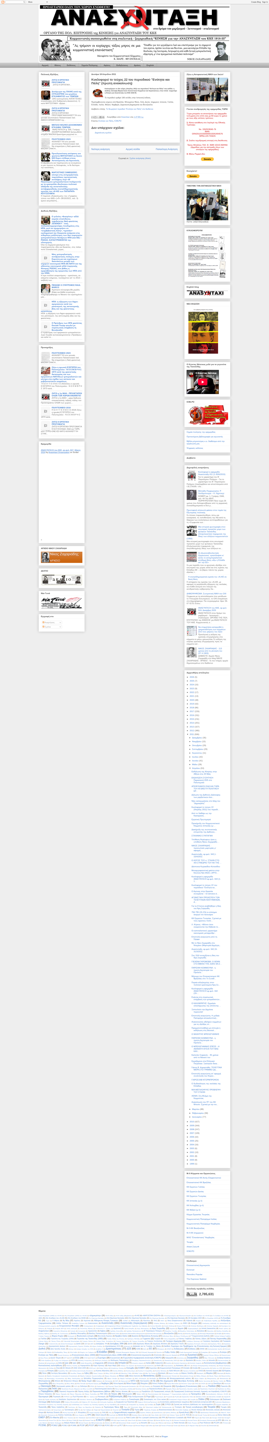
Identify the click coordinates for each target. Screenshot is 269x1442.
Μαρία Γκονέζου (174, 1373)
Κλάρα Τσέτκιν (103, 1368)
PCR (100, 1425)
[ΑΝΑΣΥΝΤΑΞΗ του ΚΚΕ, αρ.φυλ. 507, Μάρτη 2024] (61, 496)
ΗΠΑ (73, 1360)
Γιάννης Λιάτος (43, 1341)
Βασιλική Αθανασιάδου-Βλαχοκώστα (133, 1333)
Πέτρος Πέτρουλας (76, 1394)
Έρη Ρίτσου (44, 1358)
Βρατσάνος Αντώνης (149, 1336)
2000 (192, 1160)
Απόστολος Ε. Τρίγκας (103, 1328)
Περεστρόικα (135, 1391)
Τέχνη (125, 1407)
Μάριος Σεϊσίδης (187, 1373)
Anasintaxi (125, 117)
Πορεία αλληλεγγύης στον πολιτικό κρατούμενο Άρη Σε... (206, 983)
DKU (193, 1415)
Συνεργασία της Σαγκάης (137, 1404)
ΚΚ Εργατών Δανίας (195, 1191)
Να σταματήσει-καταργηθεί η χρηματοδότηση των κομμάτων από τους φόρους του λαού (212, 629)
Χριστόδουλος (158, 1412)
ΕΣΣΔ (77, 1358)
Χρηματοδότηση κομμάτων (125, 1412)
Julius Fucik (131, 1420)
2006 (192, 1137)
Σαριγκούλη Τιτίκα (187, 1396)
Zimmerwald (212, 1425)
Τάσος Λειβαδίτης (58, 1407)
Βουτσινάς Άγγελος (105, 1336)
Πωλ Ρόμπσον (78, 1396)
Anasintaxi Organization (58, 452)
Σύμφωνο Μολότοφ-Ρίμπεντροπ (148, 1402)
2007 (192, 1133)
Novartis (144, 1423)
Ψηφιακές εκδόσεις (195, 448)
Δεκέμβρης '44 (101, 1344)
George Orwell (217, 1417)
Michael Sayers (84, 1423)
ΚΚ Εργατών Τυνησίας (196, 1196)
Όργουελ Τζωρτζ (113, 1386)
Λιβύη (86, 1373)
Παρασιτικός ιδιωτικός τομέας (188, 1389)
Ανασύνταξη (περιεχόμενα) (133, 1323)
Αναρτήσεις (49, 622)
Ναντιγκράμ (108, 1381)
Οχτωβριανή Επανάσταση (186, 1386)
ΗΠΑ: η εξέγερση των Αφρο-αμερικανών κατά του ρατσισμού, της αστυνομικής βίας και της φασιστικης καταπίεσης (60, 306)
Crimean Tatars (174, 1415)
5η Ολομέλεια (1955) (211, 1318)
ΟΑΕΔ (196, 1383)
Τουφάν (190, 1242)
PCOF (82, 1425)
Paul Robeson (205, 1423)
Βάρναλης (210, 1331)
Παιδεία (212, 1386)
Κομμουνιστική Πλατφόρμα (170, 1368)
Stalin (157, 1425)
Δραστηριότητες (113, 1348)
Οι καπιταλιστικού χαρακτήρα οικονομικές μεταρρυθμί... (204, 932)
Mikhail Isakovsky (96, 1423)
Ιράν (74, 1363)
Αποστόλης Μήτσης (86, 1328)
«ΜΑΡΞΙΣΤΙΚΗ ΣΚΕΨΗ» (151, 1315)
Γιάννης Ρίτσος (56, 1341)
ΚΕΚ (188, 1365)
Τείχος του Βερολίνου (85, 1407)
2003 (192, 1148)
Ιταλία (148, 1363)
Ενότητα (223, 1352)
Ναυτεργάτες (145, 1381)
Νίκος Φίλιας (71, 1383)
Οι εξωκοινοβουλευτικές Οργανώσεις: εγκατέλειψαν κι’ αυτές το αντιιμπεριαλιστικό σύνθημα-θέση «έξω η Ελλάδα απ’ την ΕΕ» (211, 557)
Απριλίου (196, 768)
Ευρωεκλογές (115, 1358)
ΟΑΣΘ (203, 1383)
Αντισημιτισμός (88, 1326)
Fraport (196, 1417)
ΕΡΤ (65, 1358)
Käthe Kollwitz (142, 1420)
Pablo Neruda (179, 1423)
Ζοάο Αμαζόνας (46, 1360)
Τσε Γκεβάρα (87, 1410)
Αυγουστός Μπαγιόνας (60, 1331)
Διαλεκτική (127, 1346)
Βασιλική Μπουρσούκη (154, 1333)
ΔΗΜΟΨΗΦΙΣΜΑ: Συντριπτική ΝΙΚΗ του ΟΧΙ (206, 593)
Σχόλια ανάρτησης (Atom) (140, 158)
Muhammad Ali (123, 1423)
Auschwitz (112, 1415)
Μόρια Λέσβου (199, 1378)
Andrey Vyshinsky (65, 1415)
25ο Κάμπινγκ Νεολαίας (176, 1318)
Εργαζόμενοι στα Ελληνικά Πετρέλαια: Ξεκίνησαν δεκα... (205, 1062)
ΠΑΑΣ (203, 1386)
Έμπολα (159, 1352)
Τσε (79, 1410)
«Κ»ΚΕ (137, 1315)
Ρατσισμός (102, 1396)
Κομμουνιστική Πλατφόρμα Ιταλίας (202, 1219)
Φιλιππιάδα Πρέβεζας (182, 1410)
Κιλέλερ (51, 1368)
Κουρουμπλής (205, 1368)
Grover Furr (52, 1420)
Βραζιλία (135, 1336)
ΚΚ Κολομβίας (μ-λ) (195, 1205)
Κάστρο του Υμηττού (127, 1365)
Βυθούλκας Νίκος (167, 1336)
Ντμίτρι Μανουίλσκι (173, 1383)
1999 (192, 1164)
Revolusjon (129, 1425)
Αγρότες (77, 1320)
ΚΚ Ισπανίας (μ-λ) (194, 1201)
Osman (168, 1423)
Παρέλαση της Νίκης (224, 1389)
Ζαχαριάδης (192, 1357)
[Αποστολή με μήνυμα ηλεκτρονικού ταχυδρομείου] (92, 117)
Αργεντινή (117, 1328)
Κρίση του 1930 (217, 1368)
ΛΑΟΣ (200, 1371)
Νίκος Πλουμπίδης (58, 1383)
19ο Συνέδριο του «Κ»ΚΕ (55, 1318)
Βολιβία (219, 1333)
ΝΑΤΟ (133, 1381)
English (150, 65)
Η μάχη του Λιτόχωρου (61, 1360)
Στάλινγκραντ (215, 1399)
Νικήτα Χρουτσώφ (204, 1381)
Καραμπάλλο (85, 1365)
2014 (192, 723)
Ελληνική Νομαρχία (147, 1352)
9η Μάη (66, 1320)
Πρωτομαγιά (43, 1397)
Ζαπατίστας (180, 1358)
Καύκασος (180, 1365)
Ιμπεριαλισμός (51, 1363)
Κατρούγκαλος (168, 1365)
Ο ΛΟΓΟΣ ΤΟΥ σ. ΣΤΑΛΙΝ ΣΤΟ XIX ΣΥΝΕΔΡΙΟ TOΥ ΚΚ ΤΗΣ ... (207, 861)
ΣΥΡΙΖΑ (168, 1404)
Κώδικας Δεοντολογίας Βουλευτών (82, 1371)
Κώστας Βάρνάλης (103, 1371)
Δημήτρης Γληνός (177, 1344)
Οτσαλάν (147, 1386)
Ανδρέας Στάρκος (174, 1323)
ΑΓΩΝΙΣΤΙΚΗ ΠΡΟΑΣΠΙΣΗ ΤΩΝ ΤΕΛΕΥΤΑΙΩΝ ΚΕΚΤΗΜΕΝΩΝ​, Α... (206, 899)
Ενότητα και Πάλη (105, 121)
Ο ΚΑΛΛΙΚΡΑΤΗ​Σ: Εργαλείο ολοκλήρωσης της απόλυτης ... (206, 1004)
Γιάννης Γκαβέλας (185, 1339)
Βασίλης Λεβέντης (44, 1333)
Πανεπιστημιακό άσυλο (103, 1389)
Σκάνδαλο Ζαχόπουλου (67, 1399)
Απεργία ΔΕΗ (59, 1328)
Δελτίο (130, 1344)
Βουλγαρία (71, 1336)
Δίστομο (71, 1349)
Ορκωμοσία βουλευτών (128, 1386)
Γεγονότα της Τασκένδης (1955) (90, 1339)
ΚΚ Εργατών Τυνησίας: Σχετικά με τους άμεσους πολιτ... (206, 919)
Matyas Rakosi (70, 1423)
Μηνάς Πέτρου (214, 1376)
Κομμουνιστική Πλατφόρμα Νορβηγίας (203, 1224)
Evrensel (190, 1270)
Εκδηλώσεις (122, 65)
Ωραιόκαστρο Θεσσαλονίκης (209, 1412)
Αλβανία (189, 1320)
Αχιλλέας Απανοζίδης (117, 1331)
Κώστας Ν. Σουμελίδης (145, 1371)
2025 (192, 681)
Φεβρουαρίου (198, 1113)
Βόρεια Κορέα (57, 1336)
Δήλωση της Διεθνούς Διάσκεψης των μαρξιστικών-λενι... (206, 796)
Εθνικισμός (160, 1349)
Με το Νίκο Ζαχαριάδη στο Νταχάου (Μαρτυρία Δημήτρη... (206, 944)
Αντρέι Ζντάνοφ (169, 1326)
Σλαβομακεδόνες (102, 1399)
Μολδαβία (152, 1378)
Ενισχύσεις (214, 1352)
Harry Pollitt (72, 1420)
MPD (114, 1423)
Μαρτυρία (220, 1373)
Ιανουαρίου (197, 1117)
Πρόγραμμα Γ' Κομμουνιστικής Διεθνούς (175, 1394)
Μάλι (117, 1373)
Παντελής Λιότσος (141, 1389)
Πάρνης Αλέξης (83, 1391)
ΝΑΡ (116, 1381)
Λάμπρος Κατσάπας (189, 1371)
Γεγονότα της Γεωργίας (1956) (62, 1339)
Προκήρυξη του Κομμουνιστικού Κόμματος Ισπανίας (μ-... (206, 824)
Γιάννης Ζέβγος (201, 1339)
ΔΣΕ (129, 1348)
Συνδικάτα (123, 1404)
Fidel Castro (130, 1417)
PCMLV (65, 1425)
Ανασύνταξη (107, 1323)
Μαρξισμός (200, 1373)
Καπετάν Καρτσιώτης (180, 1363)
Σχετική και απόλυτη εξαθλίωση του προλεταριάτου (193, 1404)
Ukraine (182, 1425)
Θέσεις (58, 65)
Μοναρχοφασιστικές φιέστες (180, 1378)
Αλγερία (198, 1320)
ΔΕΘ (91, 1344)
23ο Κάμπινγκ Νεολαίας (137, 1318)
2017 (192, 711)
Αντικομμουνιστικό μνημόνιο (47, 1326)
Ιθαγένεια (41, 1363)
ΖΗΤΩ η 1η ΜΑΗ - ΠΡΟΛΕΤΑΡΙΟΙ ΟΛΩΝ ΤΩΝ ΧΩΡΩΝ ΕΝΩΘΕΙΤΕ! (67, 394)
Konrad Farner (192, 1420)
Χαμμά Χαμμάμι (94, 1412)
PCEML (42, 1425)
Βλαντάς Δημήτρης (191, 1333)
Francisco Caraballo (176, 1417)
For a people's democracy (148, 1417)
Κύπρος (50, 1371)
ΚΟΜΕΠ (141, 1368)
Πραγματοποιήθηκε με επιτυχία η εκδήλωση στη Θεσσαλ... (206, 1029)
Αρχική (45, 65)
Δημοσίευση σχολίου (103, 133)
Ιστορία (122, 1363)
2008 (192, 1129)
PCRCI (107, 1425)
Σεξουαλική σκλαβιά (215, 1396)
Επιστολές (158, 1355)
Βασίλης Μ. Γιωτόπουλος (60, 1333)
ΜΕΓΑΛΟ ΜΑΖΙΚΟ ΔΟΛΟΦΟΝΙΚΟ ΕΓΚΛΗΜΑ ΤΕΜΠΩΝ (67, 126)
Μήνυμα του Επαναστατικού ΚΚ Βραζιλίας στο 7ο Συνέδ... (206, 977)
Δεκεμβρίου (197, 738)
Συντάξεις (150, 1404)
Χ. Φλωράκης (81, 1412)
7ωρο (47, 1320)
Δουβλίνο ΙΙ (99, 1349)
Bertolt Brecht (123, 1415)
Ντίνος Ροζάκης (158, 1383)
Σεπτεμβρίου (198, 749)
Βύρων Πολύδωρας (182, 1336)
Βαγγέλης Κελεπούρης (187, 1331)
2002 (192, 1152)
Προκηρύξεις (196, 1394)
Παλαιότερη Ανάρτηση (167, 149)
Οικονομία (46, 1386)
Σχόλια (47, 627)
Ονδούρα (83, 1386)
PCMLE (54, 1425)
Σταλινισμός (55, 1402)
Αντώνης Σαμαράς (213, 1326)
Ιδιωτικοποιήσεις (223, 1360)
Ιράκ (67, 1363)
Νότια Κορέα (131, 1383)
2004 (192, 1144)
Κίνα (58, 1368)
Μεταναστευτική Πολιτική (169, 1376)
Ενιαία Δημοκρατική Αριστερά (188, 1352)
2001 (192, 1156)
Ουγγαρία (156, 1386)
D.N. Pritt (185, 1415)
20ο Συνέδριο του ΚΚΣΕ (77, 1318)
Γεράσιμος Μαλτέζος (133, 1339)
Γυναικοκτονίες (53, 1344)
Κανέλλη (168, 1363)
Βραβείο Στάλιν (121, 1336)
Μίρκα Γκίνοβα (112, 1378)
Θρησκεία (189, 1360)
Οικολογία (227, 1383)
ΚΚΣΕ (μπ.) (92, 1368)
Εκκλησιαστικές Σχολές (215, 1349)
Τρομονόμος (58, 1410)
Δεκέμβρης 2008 (116, 1344)
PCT (121, 1425)
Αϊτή (155, 1320)
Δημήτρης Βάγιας (143, 1344)
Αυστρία (72, 1331)
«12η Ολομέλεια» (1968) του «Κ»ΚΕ (50, 1315)
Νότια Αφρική (118, 1383)
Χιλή (103, 1412)
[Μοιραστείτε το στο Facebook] (100, 117)
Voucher (203, 1425)
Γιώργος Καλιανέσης (122, 1341)
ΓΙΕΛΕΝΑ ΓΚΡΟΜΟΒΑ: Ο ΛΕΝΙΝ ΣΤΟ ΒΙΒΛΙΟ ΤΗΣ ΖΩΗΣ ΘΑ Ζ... (207, 962)
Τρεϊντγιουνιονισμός (45, 1410)
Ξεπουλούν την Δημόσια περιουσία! (202, 1010)
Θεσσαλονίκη (158, 1360)
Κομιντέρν (153, 1368)
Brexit (146, 1415)
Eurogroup (102, 1417)
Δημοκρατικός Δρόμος (57, 1346)
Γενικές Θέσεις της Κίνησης (115, 1339)
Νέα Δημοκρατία (166, 1381)
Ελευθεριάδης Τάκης (60, 1352)
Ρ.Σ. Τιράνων (91, 1396)
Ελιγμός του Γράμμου (87, 1352)
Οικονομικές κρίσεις (63, 1386)
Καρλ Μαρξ (112, 1365)
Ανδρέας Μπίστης (159, 1323)
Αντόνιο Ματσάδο (156, 1326)
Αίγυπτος (146, 1320)
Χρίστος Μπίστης (170, 1412)
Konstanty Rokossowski (207, 1420)
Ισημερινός (99, 1363)
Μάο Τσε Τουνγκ (150, 1373)
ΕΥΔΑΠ (92, 1358)
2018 (192, 707)
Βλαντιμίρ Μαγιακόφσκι (207, 1333)
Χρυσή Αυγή (184, 1412)
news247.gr (134, 1423)
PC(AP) (217, 1423)
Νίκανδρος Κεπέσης (186, 1381)
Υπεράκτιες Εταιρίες (150, 1410)
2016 (192, 715)
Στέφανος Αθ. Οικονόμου (89, 1402)
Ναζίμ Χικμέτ (86, 1381)
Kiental (158, 1420)
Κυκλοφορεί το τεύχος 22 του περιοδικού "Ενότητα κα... (204, 886)
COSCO (164, 1415)
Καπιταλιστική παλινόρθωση (50, 1365)
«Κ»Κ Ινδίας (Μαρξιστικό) (124, 1315)
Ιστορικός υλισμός (137, 1363)
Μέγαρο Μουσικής (110, 1376)
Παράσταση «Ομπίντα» (207, 1389)
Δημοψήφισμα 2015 (112, 1346)
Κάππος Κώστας (72, 1365)
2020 (192, 700)
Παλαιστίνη (43, 1389)
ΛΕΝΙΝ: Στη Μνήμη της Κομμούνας (202, 1097)
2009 (192, 1125)
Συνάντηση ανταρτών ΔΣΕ (202, 1402)
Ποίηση (114, 1394)
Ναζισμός (99, 1381)
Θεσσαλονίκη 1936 (171, 1360)
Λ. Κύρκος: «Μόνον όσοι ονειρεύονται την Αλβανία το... (206, 925)
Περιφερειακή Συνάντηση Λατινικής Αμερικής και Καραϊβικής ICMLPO (200, 1391)
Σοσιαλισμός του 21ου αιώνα (155, 1399)
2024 (192, 684)
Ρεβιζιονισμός (116, 1396)
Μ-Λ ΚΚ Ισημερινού (195, 1233)
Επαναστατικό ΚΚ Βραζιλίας (199, 1182)
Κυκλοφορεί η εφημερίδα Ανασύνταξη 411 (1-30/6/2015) (211, 473)
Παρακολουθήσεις (156, 1389)
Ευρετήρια (102, 1358)
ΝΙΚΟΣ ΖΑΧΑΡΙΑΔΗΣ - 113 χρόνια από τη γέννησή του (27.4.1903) (210, 650)
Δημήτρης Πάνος (215, 1344)
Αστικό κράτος (223, 1328)
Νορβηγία (105, 1383)
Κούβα (195, 1368)
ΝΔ (154, 1381)
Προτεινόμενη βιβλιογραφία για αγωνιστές (205, 436)
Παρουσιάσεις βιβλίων (101, 1391)
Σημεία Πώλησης (90, 65)
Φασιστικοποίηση (165, 1410)
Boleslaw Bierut (137, 1415)
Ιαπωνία (212, 1360)
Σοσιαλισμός (134, 1399)
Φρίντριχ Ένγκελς (53, 1412)
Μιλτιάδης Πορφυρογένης (94, 1378)
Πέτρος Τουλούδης (91, 1394)
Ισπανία (111, 1363)
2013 (192, 727)
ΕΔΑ (144, 1349)
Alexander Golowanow (48, 1415)
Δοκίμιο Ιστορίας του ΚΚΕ (84, 1349)
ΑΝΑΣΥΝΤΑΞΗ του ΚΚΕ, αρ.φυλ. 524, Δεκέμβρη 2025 (212, 609)
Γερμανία (146, 1339)
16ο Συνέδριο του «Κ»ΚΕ (202, 1315)
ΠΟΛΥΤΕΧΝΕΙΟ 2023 (61, 139)
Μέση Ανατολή (134, 1376)
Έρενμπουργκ (226, 1355)
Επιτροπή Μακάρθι (171, 1355)
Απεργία (49, 1328)
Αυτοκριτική (81, 1331)
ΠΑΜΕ (54, 1389)
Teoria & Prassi (166, 1425)
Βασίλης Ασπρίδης (222, 1331)
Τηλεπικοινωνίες (167, 1407)
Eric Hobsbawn (81, 1417)
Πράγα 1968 (141, 1394)
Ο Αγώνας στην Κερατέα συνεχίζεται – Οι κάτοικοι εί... (205, 892)
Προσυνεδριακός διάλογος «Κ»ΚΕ (217, 1394)
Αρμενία (172, 1328)
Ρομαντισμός (159, 1396)
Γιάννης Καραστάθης (218, 1339)
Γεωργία (157, 1339)
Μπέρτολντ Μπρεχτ (71, 1381)
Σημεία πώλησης (50, 1399)
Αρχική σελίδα (133, 149)
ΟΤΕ (140, 1386)
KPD (219, 1420)
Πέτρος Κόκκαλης (45, 1394)
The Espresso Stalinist (196, 1279)
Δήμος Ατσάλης (97, 1346)
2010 (192, 1121)
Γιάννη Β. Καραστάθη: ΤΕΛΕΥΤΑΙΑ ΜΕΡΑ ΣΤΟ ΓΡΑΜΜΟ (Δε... (207, 1068)
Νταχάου (144, 1383)
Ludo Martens (43, 1423)
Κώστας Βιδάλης (118, 1371)
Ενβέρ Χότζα (170, 1352)
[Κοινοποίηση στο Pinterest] (103, 117)
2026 (192, 677)
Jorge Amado (120, 1420)
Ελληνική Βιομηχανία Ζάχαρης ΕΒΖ (127, 1352)
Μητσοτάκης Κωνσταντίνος (55, 1378)
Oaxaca (153, 1423)
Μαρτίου (196, 1109)
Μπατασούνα (224, 1378)
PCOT (91, 1425)
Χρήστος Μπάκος (145, 1412)
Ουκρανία (167, 1386)
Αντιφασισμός (100, 1326)
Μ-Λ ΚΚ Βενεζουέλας (196, 1228)
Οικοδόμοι (217, 1383)
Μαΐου (195, 764)
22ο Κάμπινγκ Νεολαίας (115, 1318)
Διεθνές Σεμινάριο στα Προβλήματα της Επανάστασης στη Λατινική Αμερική (195, 1346)
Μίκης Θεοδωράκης (74, 1378)
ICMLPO (117, 121)
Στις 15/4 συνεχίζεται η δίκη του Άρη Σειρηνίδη (205, 956)
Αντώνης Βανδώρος (197, 1326)
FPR (163, 1417)
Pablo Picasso (192, 1423)
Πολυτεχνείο (127, 1394)
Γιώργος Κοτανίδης (138, 1341)
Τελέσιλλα (98, 1407)
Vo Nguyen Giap (193, 1425)
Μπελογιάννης (44, 1381)
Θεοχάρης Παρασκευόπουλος (141, 1360)
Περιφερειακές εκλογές (162, 1391)
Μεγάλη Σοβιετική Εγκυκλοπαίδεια (91, 1376)
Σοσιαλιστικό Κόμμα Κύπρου (178, 1399)
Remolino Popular (194, 1274)
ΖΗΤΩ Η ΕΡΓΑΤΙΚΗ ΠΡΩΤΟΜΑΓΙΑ (60, 81)
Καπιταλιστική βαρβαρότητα (215, 1363)
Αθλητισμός (135, 1320)
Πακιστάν (224, 1386)
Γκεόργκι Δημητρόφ (174, 1341)
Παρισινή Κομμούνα (66, 1391)
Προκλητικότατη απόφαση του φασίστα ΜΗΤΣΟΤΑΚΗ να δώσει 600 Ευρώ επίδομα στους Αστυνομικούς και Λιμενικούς (67, 157)
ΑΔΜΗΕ (125, 1320)
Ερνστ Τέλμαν (56, 1358)
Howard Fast (89, 1420)
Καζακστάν (159, 1363)
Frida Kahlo (205, 1417)
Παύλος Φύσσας (121, 1391)
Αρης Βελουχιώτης (143, 1328)
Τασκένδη (43, 1407)
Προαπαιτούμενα (153, 1394)
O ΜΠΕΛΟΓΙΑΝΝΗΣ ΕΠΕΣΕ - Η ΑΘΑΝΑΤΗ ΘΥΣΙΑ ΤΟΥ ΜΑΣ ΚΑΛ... (205, 1048)
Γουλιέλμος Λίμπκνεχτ (193, 1341)
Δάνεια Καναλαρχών (67, 1344)
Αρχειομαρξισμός (193, 1328)
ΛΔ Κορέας (226, 1371)
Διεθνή (42, 1348)
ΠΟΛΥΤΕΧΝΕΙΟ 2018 (61, 407)
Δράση (137, 65)
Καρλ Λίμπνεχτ (99, 1365)
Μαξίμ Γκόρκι (138, 1373)
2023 (192, 688)
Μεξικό (122, 1376)
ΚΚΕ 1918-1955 (80, 1368)
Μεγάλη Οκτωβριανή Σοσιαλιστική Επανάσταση (62, 1376)
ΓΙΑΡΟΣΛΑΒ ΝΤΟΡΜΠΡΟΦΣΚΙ (205, 1080)
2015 (192, 719)
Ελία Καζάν (73, 1352)
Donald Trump (202, 1415)
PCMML (74, 1425)
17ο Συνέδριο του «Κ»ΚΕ (220, 1315)
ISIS (112, 1420)
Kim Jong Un (167, 1420)
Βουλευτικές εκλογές (85, 1336)
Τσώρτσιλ (116, 1410)
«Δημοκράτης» (95, 1315)
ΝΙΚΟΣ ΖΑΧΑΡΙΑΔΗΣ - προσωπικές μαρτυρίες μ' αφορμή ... (204, 848)
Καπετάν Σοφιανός (196, 1363)
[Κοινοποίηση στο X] (98, 117)
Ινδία (60, 1363)
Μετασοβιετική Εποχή (186, 1376)
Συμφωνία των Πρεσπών (125, 1402)
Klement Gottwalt (179, 1420)
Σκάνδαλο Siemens (86, 1399)
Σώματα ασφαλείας (222, 1404)
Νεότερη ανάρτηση (100, 149)
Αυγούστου (197, 753)
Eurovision (111, 1417)
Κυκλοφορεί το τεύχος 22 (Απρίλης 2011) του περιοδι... (206, 808)
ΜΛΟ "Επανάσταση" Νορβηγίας (200, 1237)
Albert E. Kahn (226, 1412)
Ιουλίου (195, 757)
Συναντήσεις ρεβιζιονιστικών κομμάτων (174, 1402)
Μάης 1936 (109, 1373)
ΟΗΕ (209, 1383)
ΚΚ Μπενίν (67, 1368)
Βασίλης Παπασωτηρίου (98, 1333)
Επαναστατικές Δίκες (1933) (83, 1355)
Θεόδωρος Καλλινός (101, 1360)
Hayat (81, 1420)
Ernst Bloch (92, 1417)
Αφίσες (107, 65)
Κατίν (159, 1365)
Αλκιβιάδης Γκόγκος (78, 1323)
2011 (192, 734)
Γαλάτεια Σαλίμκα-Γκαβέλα (222, 1336)
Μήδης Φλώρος (201, 1376)
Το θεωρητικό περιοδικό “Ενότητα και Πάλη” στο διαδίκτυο (129, 109)
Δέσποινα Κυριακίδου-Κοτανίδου (206, 866)
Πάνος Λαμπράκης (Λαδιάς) (124, 1389)
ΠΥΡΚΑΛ (67, 1396)
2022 (192, 692)
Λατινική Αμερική (212, 1371)
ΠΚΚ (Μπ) (104, 1394)
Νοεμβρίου (197, 741)
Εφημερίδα (169, 1358)
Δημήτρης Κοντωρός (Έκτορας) (197, 1344)
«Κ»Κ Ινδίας (109, 1315)
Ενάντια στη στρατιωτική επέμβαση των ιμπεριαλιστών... (206, 998)
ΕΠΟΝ (182, 1355)
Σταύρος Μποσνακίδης (72, 1402)
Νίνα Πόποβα (81, 1383)
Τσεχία (96, 1410)
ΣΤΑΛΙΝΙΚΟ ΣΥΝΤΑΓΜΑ (202, 836)
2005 (192, 1141)
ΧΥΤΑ (195, 1412)
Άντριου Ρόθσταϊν (182, 1326)
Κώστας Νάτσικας (160, 1371)
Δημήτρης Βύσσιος (160, 1344)
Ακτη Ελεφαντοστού (175, 1320)
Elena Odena (223, 1415)
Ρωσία (177, 1396)
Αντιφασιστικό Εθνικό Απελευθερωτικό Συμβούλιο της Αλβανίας (127, 1326)
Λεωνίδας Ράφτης (76, 1373)
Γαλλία (43, 1339)
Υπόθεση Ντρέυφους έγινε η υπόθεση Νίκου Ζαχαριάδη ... (205, 840)
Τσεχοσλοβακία (105, 1410)
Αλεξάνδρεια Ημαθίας (211, 1320)
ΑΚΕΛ (162, 1320)
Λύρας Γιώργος (98, 1373)
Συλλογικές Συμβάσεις (106, 1402)
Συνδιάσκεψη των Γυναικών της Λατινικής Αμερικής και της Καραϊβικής (94, 1404)
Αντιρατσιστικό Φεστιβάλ (69, 1326)
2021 (192, 696)
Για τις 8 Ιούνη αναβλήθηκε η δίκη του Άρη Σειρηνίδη (206, 907)
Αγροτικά (87, 1320)
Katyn (151, 1420)
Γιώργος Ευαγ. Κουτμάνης (104, 1341)
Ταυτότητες (71, 1407)
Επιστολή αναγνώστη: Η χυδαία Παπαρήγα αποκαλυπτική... (205, 1016)
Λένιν (44, 1373)
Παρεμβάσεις (47, 1391)
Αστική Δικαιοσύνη (208, 1328)
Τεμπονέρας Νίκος (111, 1407)
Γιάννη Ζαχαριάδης (170, 1339)
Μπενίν (57, 1381)
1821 (40, 1318)
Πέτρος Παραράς (61, 1394)
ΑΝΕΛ (185, 1323)
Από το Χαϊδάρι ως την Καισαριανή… (202, 814)
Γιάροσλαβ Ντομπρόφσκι (71, 1341)
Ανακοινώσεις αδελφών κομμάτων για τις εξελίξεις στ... (206, 1023)
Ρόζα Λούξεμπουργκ (135, 1396)
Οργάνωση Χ (101, 1386)
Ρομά (148, 1397)
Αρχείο (180, 1328)
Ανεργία (194, 1323)
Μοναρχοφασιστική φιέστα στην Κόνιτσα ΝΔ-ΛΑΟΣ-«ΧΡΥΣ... (205, 871)
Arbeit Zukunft (193, 1247)
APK (89, 1415)
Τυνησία (125, 1409)
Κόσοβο (187, 1368)
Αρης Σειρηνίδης (158, 1328)
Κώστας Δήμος (130, 1371)
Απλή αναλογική (72, 1328)
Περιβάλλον (146, 1391)
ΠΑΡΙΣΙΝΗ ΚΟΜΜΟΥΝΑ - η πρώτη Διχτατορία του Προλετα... (204, 970)
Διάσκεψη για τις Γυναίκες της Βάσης (147, 1346)
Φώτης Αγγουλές (68, 1412)
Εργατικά (192, 1355)
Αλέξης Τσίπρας (62, 1323)
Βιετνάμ (180, 1333)
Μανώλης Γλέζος (126, 1373)
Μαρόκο (209, 1373)
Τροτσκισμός (69, 1410)
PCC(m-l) (225, 1423)
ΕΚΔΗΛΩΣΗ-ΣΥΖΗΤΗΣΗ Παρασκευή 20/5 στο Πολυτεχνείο (202, 780)
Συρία (158, 1404)
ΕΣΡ (70, 1358)
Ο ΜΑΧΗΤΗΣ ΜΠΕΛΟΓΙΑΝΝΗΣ (205, 1034)
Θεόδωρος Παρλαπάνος (120, 1360)
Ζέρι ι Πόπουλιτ (209, 1358)
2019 (192, 704)
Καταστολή (150, 1365)
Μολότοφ (162, 1378)
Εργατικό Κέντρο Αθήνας (211, 1355)
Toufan (175, 1425)
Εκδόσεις (71, 65)
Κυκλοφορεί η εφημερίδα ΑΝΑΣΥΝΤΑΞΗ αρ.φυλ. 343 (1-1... (206, 878)
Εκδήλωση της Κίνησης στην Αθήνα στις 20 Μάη (204, 772)
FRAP (189, 1417)
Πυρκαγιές (57, 1396)
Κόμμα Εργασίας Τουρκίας (198, 1214)
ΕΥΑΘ (86, 1358)
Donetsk (212, 1415)
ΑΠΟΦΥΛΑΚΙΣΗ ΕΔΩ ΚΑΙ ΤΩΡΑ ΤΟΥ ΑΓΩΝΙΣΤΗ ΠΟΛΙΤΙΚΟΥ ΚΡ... (205, 788)
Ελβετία (49, 1352)
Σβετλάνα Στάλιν (201, 1396)
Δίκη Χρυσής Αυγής (57, 1349)
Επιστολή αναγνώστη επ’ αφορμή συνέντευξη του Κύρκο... (206, 1074)
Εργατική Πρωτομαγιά (201, 819)
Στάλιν (201, 1399)
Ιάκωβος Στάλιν (201, 1360)
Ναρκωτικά (124, 1381)
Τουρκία (211, 1407)
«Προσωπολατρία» (185, 1315)
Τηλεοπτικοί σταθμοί (152, 1407)
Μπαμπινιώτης (211, 1378)
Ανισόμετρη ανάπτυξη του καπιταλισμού (215, 1323)
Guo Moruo (62, 1420)
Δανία (78, 1344)
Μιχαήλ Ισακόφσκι (126, 1378)
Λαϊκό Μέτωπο (174, 1371)
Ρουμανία (169, 1396)
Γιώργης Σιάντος (87, 1341)
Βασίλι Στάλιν (115, 1333)
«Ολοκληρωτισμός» (170, 1315)
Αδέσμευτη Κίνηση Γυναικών (106, 1320)
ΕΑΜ (138, 1349)
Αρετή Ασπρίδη (129, 1328)
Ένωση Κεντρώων (63, 1355)
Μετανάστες (149, 1376)
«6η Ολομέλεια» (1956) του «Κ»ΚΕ (75, 1315)
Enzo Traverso (68, 1417)
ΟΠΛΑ (92, 1386)
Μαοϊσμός (162, 1373)
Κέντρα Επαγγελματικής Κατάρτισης (204, 1365)
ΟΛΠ (75, 1386)
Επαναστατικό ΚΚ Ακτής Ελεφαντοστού (204, 1178)
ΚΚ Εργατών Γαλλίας (196, 1187)
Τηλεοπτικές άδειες (136, 1407)
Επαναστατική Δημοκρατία (198, 1265)
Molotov (107, 1423)
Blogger (165, 1436)
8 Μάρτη (56, 1320)
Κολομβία (130, 1368)
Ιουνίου (195, 761)
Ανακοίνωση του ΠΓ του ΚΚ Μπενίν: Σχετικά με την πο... (205, 1103)
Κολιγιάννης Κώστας (117, 1368)
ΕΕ (150, 1348)
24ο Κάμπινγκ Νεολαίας (156, 1318)
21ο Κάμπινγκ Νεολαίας (96, 1318)
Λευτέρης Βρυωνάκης (59, 1373)
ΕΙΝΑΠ (169, 1349)
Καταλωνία (140, 1365)
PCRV (115, 1425)
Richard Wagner (140, 1425)
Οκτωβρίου (197, 745)
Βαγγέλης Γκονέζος (171, 1331)
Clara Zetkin (155, 1415)
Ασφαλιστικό (44, 1331)
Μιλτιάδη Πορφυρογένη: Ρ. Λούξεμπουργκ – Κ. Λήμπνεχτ (211, 492)
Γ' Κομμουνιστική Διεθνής (200, 1336)
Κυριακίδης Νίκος (63, 1371)
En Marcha (54, 1418)
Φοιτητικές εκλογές (213, 1410)
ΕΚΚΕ (202, 1349)
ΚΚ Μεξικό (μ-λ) (193, 1210)
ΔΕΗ (86, 1344)
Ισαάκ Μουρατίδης (86, 1363)
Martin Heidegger (56, 1423)
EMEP (42, 1417)
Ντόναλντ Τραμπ (186, 1383)
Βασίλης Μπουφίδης (78, 1333)
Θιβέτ (181, 1360)
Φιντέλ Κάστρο (197, 1410)
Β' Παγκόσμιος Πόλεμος (153, 1331)
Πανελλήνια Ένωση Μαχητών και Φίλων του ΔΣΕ (76, 1389)
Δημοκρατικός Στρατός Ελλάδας (79, 1346)
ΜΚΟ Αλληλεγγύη (140, 1378)
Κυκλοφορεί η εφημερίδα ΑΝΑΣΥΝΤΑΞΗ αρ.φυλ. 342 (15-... (205, 990)
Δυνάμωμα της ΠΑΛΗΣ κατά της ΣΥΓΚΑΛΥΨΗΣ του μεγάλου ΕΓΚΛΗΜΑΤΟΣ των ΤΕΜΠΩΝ (67, 93)
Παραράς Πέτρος (171, 1389)
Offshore (161, 1423)
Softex (150, 1425)
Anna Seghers (79, 1415)
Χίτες (110, 1412)
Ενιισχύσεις (204, 1352)
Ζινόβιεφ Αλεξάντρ (223, 1358)
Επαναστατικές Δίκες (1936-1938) (113, 1355)
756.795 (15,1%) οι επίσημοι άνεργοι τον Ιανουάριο (204, 913)
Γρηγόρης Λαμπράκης (211, 1341)
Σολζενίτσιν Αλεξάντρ (119, 1399)
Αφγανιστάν (92, 1331)
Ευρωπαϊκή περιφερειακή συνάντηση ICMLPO (142, 1358)
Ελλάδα (102, 1351)
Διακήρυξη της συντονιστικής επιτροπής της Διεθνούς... (204, 830)
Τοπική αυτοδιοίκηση (194, 1407)
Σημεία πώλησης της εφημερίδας (201, 432)
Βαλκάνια (200, 1331)
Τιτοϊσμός (178, 1407)
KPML (226, 1420)
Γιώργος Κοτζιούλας (155, 1341)
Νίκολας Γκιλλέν (218, 1381)
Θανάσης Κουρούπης (85, 1360)
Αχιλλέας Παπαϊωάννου (133, 1331)
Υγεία (137, 1410)
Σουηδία (193, 1399)
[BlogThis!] (95, 117)
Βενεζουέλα (169, 1333)
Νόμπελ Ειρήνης (93, 1383)
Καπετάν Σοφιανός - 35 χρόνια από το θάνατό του (205, 1056)
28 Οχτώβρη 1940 (195, 1318)
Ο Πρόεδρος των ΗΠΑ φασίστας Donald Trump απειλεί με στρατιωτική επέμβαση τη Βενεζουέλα (67, 326)
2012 (192, 730)
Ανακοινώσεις (93, 1323)
